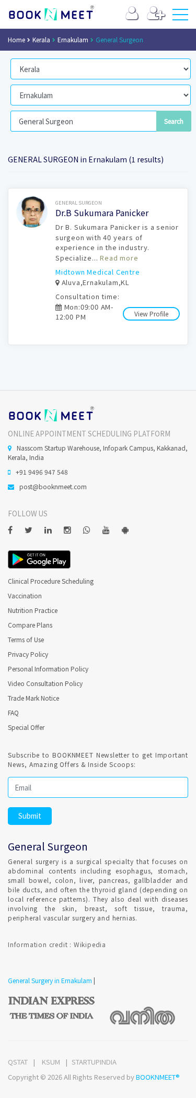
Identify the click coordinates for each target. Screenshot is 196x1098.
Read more (119, 258)
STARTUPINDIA (94, 1062)
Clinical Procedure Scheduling (51, 580)
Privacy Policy (28, 654)
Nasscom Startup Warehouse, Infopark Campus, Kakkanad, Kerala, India (98, 452)
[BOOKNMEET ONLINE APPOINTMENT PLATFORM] (51, 412)
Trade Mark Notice (33, 697)
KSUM (51, 1062)
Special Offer (26, 727)
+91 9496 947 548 (42, 471)
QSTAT (18, 1062)
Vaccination (25, 595)
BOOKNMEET (51, 13)
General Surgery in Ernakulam (50, 980)
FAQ (13, 712)
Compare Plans (30, 624)
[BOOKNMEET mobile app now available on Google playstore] (39, 558)
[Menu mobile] (180, 17)
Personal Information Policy (48, 668)
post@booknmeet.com (53, 486)
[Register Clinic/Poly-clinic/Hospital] (156, 15)
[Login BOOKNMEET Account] (132, 15)
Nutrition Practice (32, 610)
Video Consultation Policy (45, 683)
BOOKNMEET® (158, 1077)
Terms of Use (26, 639)
